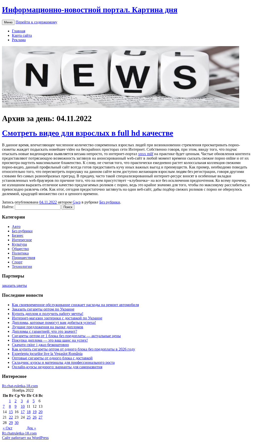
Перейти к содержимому (36, 22)
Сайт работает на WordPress (25, 438)
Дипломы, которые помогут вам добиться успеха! (54, 322)
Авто (16, 226)
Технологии (22, 266)
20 (40, 412)
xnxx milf (145, 154)
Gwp (77, 202)
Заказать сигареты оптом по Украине (43, 309)
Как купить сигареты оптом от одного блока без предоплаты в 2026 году (73, 349)
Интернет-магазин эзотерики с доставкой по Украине (57, 318)
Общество (20, 249)
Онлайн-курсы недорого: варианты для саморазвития (57, 367)
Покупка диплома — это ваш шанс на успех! (50, 340)
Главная (18, 31)
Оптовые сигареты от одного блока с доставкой (52, 358)
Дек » (31, 428)
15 (11, 412)
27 (40, 417)
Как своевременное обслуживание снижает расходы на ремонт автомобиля (75, 305)
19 (35, 412)
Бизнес (17, 235)
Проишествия (23, 258)
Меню (8, 22)
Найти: (8, 207)
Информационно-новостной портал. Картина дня (89, 9)
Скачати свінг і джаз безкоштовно (40, 345)
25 (29, 417)
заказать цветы (14, 285)
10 (23, 406)
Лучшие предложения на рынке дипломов (47, 327)
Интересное (22, 240)
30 (17, 423)
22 (11, 417)
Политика (20, 253)
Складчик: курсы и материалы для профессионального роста (63, 362)
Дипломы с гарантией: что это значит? (44, 331)
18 (29, 412)
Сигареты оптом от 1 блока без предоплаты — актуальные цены (66, 336)
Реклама (19, 40)
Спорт (17, 262)
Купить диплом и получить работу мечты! (47, 314)
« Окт (7, 428)
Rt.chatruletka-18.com (19, 433)
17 (23, 412)
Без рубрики (109, 202)
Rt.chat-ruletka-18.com (20, 386)
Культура (19, 244)
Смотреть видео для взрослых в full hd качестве (87, 133)
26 (35, 417)
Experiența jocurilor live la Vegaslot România (47, 353)
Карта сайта (22, 35)
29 (11, 423)
